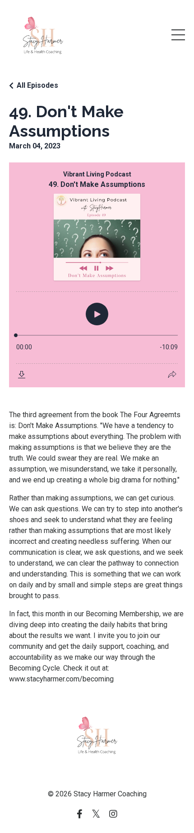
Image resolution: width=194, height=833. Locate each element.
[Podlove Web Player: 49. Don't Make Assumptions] (97, 274)
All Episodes (37, 85)
